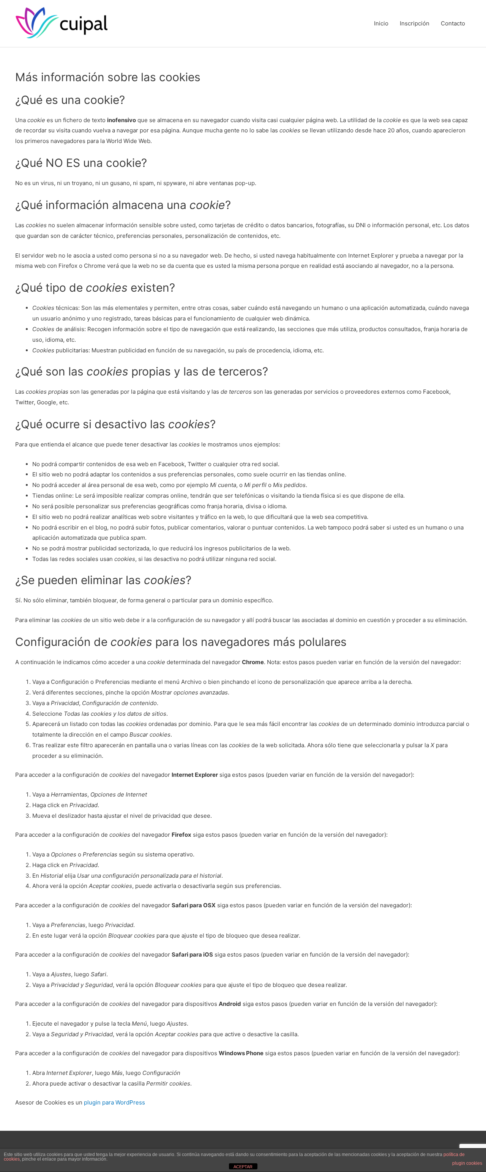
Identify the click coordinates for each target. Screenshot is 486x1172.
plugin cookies (467, 1163)
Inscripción (414, 23)
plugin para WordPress (114, 1102)
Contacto (453, 23)
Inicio (381, 23)
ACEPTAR (243, 1166)
